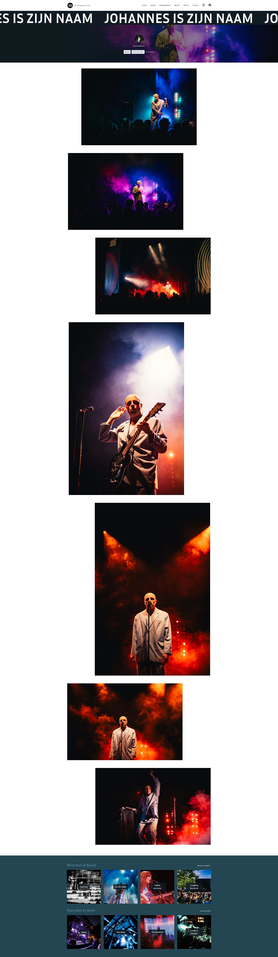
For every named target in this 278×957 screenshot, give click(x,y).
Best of (177, 5)
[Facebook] (210, 5)
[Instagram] (203, 5)
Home (144, 5)
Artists (153, 5)
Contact (195, 5)
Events (186, 5)
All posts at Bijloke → (204, 865)
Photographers (164, 5)
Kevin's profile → (205, 911)
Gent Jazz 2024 (138, 52)
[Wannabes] (70, 5)
